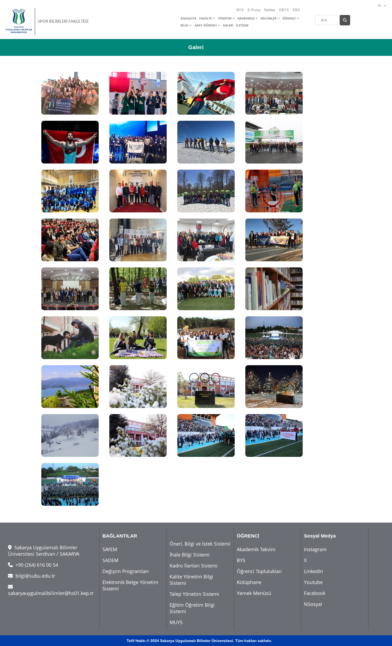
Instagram (315, 549)
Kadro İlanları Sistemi (194, 565)
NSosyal (313, 604)
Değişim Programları (125, 571)
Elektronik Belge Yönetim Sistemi (130, 585)
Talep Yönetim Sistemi (194, 594)
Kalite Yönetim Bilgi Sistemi (191, 579)
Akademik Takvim (256, 549)
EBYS (284, 10)
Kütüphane (249, 582)
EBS (296, 10)
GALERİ (228, 25)
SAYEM (109, 549)
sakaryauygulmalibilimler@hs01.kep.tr (51, 593)
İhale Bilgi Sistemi (190, 554)
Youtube (313, 582)
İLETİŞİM (242, 25)
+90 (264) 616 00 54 (36, 565)
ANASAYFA (189, 18)
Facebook (314, 593)
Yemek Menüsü (254, 593)
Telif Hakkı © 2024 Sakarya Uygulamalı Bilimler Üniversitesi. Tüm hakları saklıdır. (199, 641)
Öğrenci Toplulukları (259, 571)
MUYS (176, 622)
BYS (240, 10)
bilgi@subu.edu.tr (34, 576)
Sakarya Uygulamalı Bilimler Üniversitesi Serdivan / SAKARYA (43, 550)
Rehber (269, 10)
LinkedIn (313, 571)
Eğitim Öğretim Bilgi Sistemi (192, 608)
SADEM (110, 560)
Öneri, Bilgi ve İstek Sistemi (200, 543)
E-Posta (254, 10)
